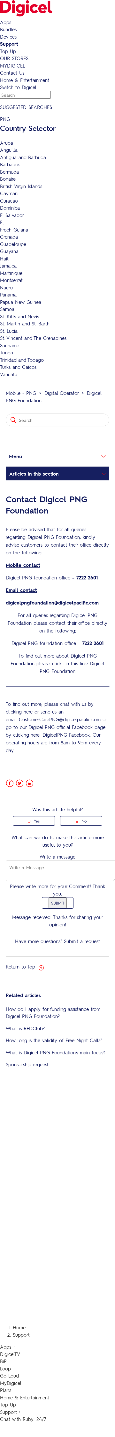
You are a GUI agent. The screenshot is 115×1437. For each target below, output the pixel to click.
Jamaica (8, 265)
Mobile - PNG (21, 393)
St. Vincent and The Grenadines (33, 338)
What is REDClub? (25, 1028)
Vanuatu (8, 374)
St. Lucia (9, 331)
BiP (3, 1361)
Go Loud (9, 1375)
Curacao (9, 200)
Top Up (8, 51)
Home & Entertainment (24, 80)
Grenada (9, 236)
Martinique (11, 273)
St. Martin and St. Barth (25, 323)
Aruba (6, 143)
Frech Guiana (14, 229)
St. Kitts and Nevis (19, 316)
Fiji (2, 222)
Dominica (10, 208)
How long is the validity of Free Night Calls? (54, 1040)
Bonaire (8, 179)
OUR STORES (14, 58)
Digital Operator (61, 393)
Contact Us (12, 72)
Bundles (8, 29)
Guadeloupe (13, 244)
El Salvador (12, 215)
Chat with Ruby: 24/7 (23, 1419)
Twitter (20, 783)
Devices (8, 36)
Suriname (9, 345)
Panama (8, 294)
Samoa (7, 309)
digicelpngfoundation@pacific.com (52, 602)
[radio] (34, 821)
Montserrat (11, 280)
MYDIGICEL (12, 65)
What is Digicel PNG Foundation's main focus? (55, 1052)
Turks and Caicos (18, 367)
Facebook (10, 783)
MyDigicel (10, 1383)
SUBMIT (57, 902)
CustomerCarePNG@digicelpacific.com (60, 719)
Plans (5, 1390)
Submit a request (82, 941)
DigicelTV (10, 1354)
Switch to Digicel (18, 87)
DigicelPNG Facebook (66, 735)
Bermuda (9, 171)
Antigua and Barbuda (23, 157)
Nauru (6, 287)
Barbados (10, 164)
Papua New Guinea (20, 302)
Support (9, 44)
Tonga (6, 352)
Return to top (21, 966)
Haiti (5, 258)
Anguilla (9, 150)
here (28, 711)
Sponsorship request (27, 1064)
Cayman (9, 193)
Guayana (9, 251)
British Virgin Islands (21, 186)
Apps (5, 22)
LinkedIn (30, 783)
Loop (5, 1368)
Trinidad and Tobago (22, 360)
